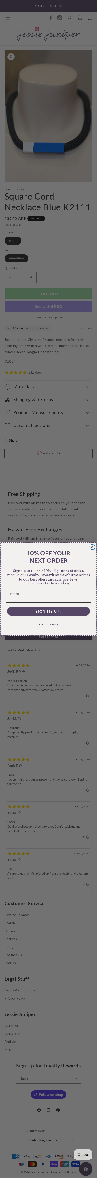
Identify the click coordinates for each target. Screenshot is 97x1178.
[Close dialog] (92, 547)
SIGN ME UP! (48, 611)
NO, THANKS (49, 624)
